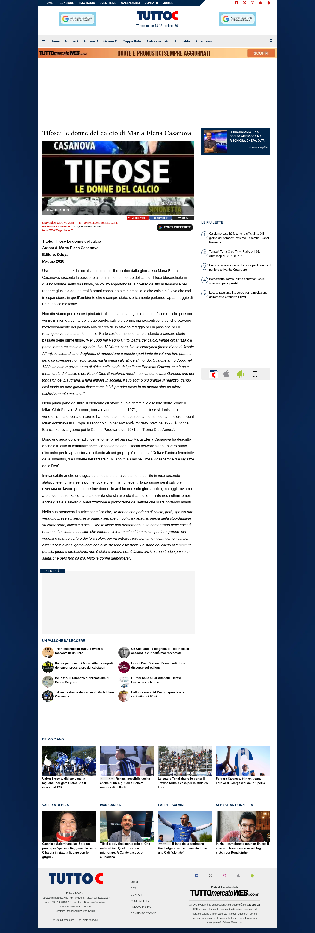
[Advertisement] (235, 562)
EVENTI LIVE (108, 3)
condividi (160, 217)
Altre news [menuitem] (203, 41)
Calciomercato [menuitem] (158, 41)
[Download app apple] (260, 3)
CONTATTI (151, 3)
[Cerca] (271, 41)
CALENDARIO (130, 3)
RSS (133, 888)
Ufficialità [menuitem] (182, 41)
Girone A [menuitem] (72, 41)
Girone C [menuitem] (110, 41)
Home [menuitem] (55, 41)
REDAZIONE (66, 3)
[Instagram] (253, 3)
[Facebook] (236, 3)
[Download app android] (268, 3)
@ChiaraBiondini (88, 226)
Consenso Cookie (143, 913)
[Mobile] (255, 373)
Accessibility (140, 901)
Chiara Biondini (56, 226)
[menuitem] (43, 41)
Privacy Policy (141, 907)
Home (49, 3)
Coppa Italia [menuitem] (132, 41)
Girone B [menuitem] (91, 41)
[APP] (214, 373)
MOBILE (168, 3)
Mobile (135, 882)
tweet (182, 217)
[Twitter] (244, 3)
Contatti (137, 894)
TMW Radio (87, 3)
